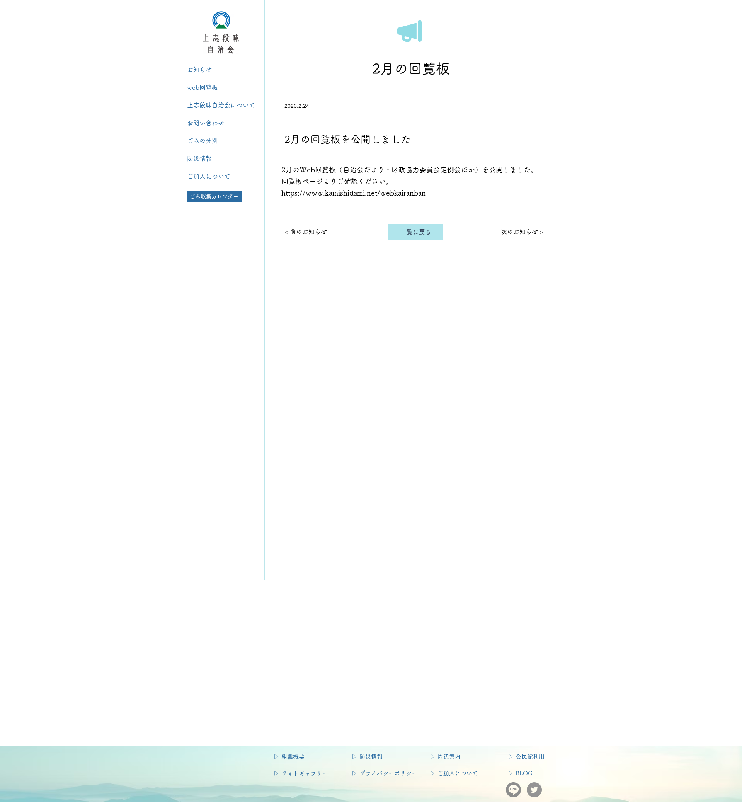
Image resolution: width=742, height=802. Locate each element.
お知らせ (199, 69)
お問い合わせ (208, 123)
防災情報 (199, 158)
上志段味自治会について (221, 105)
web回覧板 (202, 87)
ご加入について (208, 176)
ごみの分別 (205, 141)
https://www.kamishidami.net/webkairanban (353, 192)
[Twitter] (534, 789)
